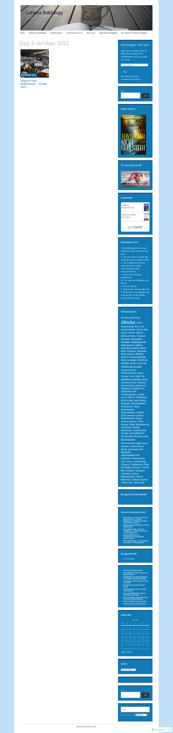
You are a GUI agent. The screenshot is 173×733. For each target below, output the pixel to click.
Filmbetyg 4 (126, 388)
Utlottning (140, 470)
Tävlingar (130, 470)
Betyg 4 (125, 336)
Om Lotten (90, 33)
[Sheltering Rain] (146, 220)
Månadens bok (142, 424)
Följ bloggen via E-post (135, 44)
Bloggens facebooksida (134, 494)
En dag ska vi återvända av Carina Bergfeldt (135, 581)
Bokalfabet (126, 342)
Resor (145, 443)
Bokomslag (142, 351)
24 (122, 643)
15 (142, 635)
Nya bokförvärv (137, 433)
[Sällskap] (146, 211)
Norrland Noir (139, 430)
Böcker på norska (138, 363)
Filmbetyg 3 (140, 385)
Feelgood (142, 382)
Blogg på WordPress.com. (86, 726)
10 (122, 635)
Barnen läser (142, 329)
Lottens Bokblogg (44, 12)
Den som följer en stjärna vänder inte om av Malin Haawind (135, 598)
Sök (122, 91)
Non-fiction (126, 427)
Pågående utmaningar (108, 33)
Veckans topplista (140, 479)
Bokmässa (131, 351)
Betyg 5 (133, 336)
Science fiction (137, 446)
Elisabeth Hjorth (128, 207)
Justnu (136, 406)
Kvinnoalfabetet (128, 412)
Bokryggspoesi (127, 354)
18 (126, 639)
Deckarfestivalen (128, 370)
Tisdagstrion (137, 464)
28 (138, 643)
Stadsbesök (126, 458)
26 (130, 643)
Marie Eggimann (129, 541)
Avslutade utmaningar (37, 33)
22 (142, 639)
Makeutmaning (128, 418)
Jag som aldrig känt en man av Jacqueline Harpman (134, 594)
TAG (123, 461)
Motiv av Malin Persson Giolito (135, 601)
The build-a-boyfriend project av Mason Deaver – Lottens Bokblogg (135, 519)
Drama (140, 373)
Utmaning (125, 473)
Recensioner (128, 439)
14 (138, 635)
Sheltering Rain (129, 214)
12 (130, 635)
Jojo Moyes (127, 217)
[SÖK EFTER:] (135, 709)
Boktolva (139, 354)
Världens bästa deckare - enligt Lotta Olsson (134, 589)
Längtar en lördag (135, 415)
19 (130, 639)
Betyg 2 (132, 332)
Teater (129, 461)
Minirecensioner (129, 421)
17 (122, 639)
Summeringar (138, 458)
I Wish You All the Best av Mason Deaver (135, 521)
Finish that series (129, 391)
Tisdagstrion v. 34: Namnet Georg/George (133, 537)
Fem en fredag (127, 385)
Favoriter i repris (129, 382)
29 (142, 643)
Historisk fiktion (138, 403)
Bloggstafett (136, 339)
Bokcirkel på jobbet (130, 348)
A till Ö (139, 323)
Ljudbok (140, 412)
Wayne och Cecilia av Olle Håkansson (135, 531)
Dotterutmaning (128, 373)
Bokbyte (139, 345)
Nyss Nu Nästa (127, 436)
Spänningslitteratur (130, 455)
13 (134, 635)
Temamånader (140, 461)
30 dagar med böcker (131, 317)
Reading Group (141, 436)
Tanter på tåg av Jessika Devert (134, 604)
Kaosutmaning (127, 409)
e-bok (131, 376)
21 (138, 639)
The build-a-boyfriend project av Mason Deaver (135, 573)
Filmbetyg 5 (138, 388)
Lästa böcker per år (74, 33)
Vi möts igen (126, 482)
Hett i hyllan (127, 400)
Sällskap (125, 205)
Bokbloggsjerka (139, 342)
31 (122, 646)
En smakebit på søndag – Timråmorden (136, 541)
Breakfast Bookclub (137, 357)
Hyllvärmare (127, 406)
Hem (23, 33)
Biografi (141, 336)
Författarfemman (129, 394)
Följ (124, 72)
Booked (124, 357)
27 (134, 643)
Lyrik (123, 415)
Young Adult (138, 482)
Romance (125, 446)
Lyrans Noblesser (130, 535)
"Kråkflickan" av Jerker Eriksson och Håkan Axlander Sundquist (135, 577)
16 (146, 635)
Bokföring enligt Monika (132, 525)
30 (147, 643)
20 (134, 639)
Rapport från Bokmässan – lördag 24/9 (34, 84)
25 (126, 643)
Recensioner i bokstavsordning (134, 33)
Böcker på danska (129, 360)
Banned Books (127, 326)
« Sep (123, 652)
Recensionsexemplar (131, 443)
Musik (132, 424)
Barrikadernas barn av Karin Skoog (134, 585)
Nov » (129, 652)
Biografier (125, 339)
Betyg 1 (124, 332)
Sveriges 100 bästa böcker (133, 570)
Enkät (138, 376)
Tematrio (125, 464)
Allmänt (128, 322)
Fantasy (144, 379)
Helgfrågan (141, 397)
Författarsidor (56, 33)
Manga (139, 418)
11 (126, 635)
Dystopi (124, 376)
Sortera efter (128, 715)
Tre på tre (136, 467)
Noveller (125, 433)
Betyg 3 (139, 332)
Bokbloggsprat (127, 345)
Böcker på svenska (131, 366)
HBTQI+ (131, 397)
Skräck (124, 449)
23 (146, 639)
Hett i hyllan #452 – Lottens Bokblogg (133, 530)
